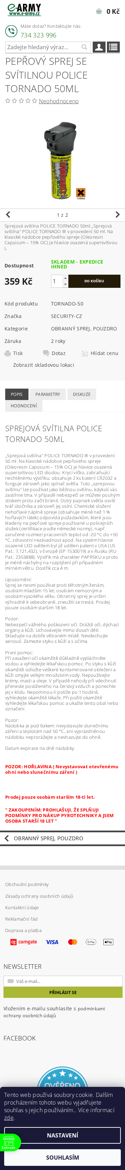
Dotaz (59, 353)
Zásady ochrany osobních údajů (39, 896)
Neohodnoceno (59, 101)
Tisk (18, 353)
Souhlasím (62, 1157)
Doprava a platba (23, 930)
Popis (17, 394)
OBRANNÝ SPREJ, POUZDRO (84, 328)
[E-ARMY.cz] (24, 9)
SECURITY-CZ (66, 316)
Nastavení (62, 1135)
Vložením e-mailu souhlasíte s (54, 1012)
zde (9, 1118)
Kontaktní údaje (22, 907)
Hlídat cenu (105, 353)
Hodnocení (24, 406)
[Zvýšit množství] (65, 278)
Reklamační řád (21, 919)
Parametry (47, 394)
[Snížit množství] (65, 284)
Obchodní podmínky (27, 884)
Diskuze (82, 394)
